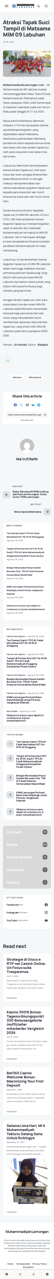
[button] (6, 6)
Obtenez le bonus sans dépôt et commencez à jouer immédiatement (25, 718)
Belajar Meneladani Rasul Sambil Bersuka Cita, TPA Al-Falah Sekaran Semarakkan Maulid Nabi (25, 571)
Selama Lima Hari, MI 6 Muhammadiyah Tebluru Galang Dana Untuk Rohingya (26, 1131)
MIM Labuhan (35, 377)
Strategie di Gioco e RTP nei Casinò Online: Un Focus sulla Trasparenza (26, 965)
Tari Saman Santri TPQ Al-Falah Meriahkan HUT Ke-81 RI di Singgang (25, 643)
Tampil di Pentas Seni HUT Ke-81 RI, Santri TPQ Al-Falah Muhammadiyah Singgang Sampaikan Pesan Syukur (25, 552)
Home (10, 1264)
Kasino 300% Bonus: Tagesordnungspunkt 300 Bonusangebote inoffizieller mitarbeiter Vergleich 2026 (25, 1022)
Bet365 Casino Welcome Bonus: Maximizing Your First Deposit (25, 1079)
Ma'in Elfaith (27, 459)
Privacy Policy (39, 1264)
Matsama (17, 377)
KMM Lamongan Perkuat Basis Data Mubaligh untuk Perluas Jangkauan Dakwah (25, 590)
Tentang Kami (23, 1264)
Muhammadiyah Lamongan (27, 1231)
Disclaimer (28, 1267)
